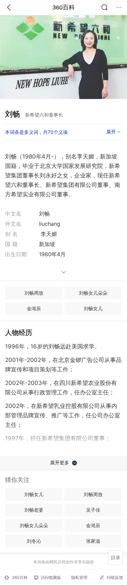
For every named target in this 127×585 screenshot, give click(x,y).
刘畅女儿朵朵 (93, 293)
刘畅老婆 (33, 510)
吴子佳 (93, 510)
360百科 (63, 7)
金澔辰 (34, 308)
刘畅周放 (33, 293)
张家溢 (93, 541)
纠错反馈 (115, 577)
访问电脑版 (51, 577)
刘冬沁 (34, 541)
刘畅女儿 (93, 308)
